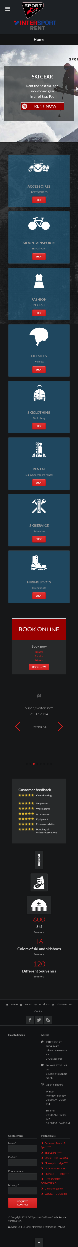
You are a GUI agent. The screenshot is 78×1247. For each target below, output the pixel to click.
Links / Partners (34, 1226)
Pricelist (39, 656)
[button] (27, 764)
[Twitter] (39, 1020)
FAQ (62, 1226)
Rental (39, 651)
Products (44, 1004)
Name (14, 1143)
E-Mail (14, 1157)
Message (14, 1185)
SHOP (39, 199)
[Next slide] (60, 726)
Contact (39, 1011)
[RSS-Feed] (48, 1020)
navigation (7, 9)
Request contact (22, 1203)
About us (62, 1004)
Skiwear (39, 660)
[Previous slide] (17, 726)
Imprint (51, 1226)
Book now (39, 667)
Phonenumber (16, 1171)
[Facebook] (30, 1020)
